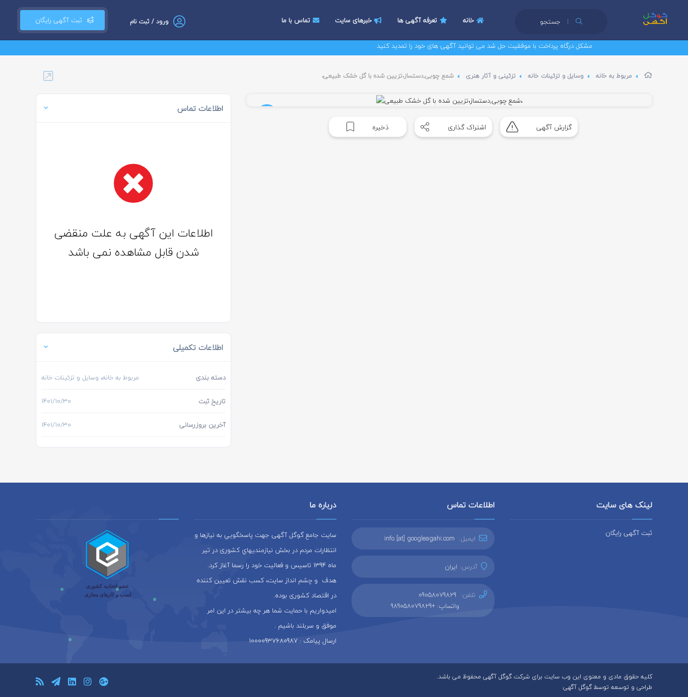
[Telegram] (55, 683)
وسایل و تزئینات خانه (556, 75)
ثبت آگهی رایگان (56, 20)
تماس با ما (296, 20)
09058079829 (437, 594)
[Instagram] (88, 683)
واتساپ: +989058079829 (425, 605)
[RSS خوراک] (40, 683)
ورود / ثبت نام (149, 21)
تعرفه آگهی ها (417, 20)
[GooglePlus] (103, 683)
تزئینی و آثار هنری (491, 75)
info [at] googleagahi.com (419, 538)
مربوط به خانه (614, 75)
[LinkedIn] (72, 683)
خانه (468, 20)
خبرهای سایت (353, 20)
